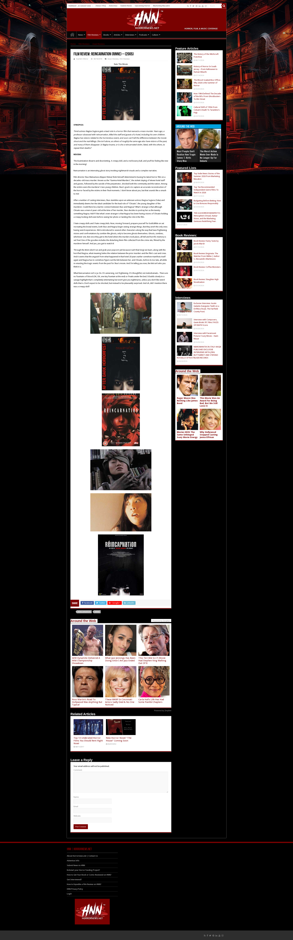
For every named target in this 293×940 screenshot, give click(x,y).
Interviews (129, 35)
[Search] (224, 6)
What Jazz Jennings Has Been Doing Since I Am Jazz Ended (120, 659)
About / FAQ (101, 6)
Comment (78, 770)
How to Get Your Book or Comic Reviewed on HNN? (89, 875)
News (80, 35)
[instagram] (205, 6)
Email (76, 806)
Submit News (126, 6)
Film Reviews (93, 35)
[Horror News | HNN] (146, 19)
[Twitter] (193, 6)
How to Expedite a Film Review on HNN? (84, 884)
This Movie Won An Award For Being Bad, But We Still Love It (210, 402)
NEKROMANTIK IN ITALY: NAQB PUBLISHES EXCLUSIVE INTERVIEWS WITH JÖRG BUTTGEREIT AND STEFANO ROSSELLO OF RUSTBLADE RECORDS (199, 352)
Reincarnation (84, 612)
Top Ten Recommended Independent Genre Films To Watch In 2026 (206, 190)
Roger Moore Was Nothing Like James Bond (187, 400)
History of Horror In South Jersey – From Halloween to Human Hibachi (205, 69)
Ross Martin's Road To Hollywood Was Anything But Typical (87, 702)
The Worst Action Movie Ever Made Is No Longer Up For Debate (209, 155)
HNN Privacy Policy (75, 889)
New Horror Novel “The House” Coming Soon (118, 739)
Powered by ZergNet (162, 711)
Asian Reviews (98, 44)
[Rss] (188, 6)
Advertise (113, 6)
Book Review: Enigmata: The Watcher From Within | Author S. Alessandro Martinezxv (207, 256)
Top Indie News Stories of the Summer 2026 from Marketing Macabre (207, 176)
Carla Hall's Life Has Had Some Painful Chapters (151, 700)
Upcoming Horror (142, 6)
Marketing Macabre (161, 6)
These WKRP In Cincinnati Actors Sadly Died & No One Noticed (119, 702)
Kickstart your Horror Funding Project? (83, 870)
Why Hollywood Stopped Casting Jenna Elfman (209, 435)
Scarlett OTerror (82, 59)
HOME (72, 34)
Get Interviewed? (74, 879)
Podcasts (143, 35)
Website (77, 816)
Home (73, 44)
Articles (117, 35)
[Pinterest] (196, 6)
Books (106, 35)
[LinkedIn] (199, 6)
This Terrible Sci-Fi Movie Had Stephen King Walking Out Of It (152, 661)
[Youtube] (202, 6)
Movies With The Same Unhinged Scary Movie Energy (187, 435)
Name (76, 797)
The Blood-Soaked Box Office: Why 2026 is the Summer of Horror (207, 83)
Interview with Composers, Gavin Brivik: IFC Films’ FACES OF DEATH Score (206, 322)
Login (69, 894)
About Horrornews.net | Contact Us (82, 856)
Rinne (97, 612)
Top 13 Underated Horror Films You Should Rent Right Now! (88, 741)
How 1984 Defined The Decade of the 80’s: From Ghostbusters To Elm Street (207, 96)
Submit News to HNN (76, 865)
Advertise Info (73, 860)
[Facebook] (191, 6)
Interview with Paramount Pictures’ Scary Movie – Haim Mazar (206, 336)
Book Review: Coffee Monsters (207, 267)
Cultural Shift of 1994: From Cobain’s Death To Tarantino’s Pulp (207, 110)
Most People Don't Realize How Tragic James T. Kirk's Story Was (186, 155)
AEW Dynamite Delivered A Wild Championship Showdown (86, 661)
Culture (155, 35)
